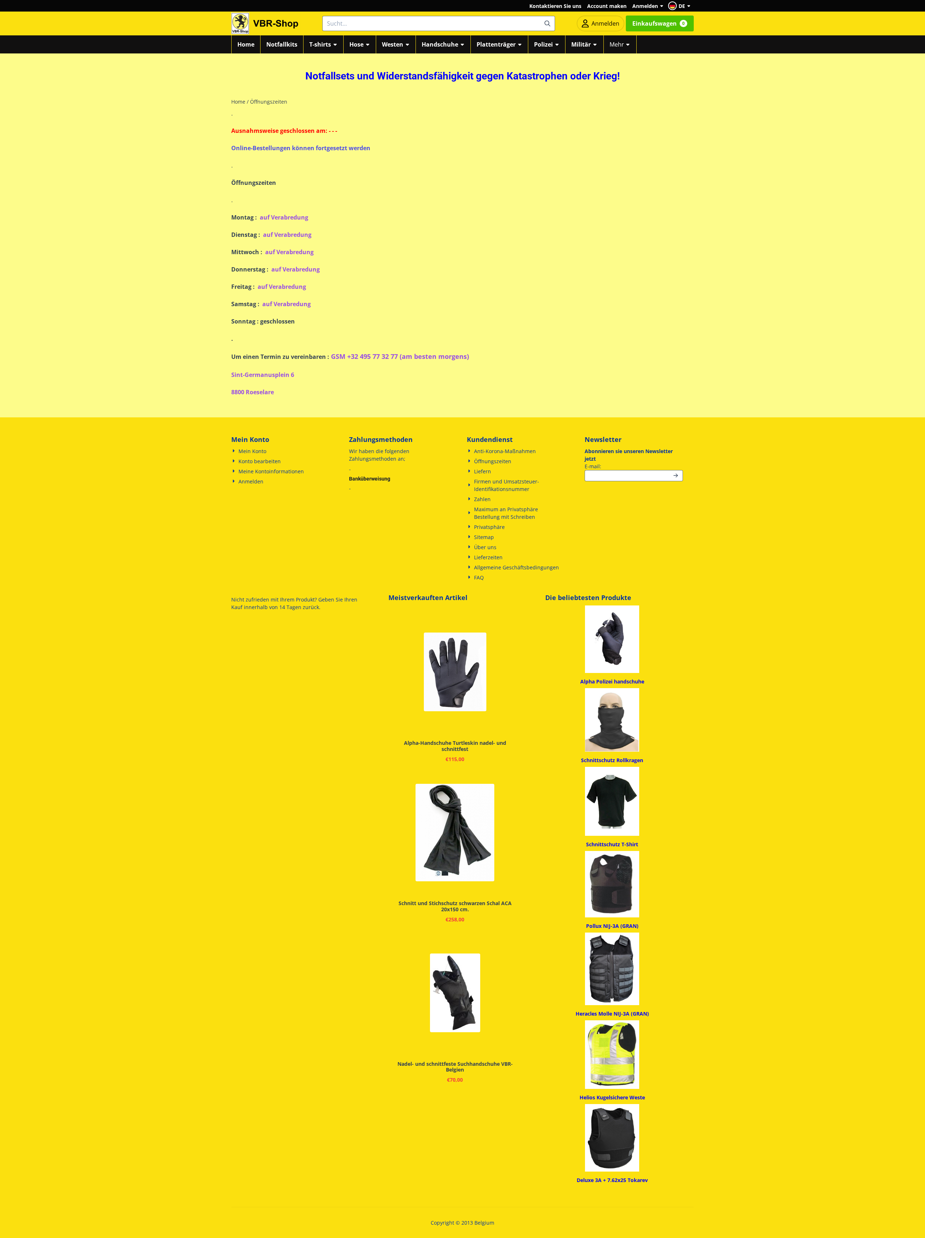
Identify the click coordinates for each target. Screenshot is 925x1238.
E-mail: (634, 466)
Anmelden (645, 6)
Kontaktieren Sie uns (555, 6)
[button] (680, 6)
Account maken (607, 6)
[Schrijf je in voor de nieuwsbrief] (676, 475)
